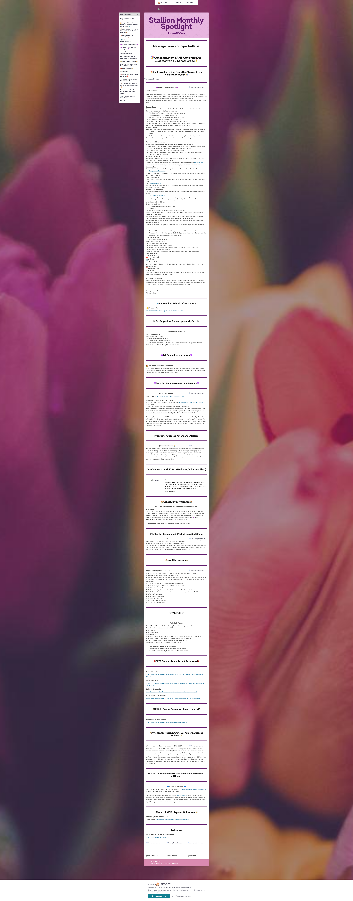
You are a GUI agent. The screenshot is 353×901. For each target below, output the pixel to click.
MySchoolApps (198, 163)
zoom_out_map (207, 79)
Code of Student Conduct (157, 196)
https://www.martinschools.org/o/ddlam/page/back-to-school (165, 311)
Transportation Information (157, 171)
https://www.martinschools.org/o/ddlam (191, 402)
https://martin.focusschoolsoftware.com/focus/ (170, 396)
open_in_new (201, 539)
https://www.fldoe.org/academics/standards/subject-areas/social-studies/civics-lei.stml (173, 699)
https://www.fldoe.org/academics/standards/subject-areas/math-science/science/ (171, 692)
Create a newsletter (159, 896)
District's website (182, 795)
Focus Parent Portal (155, 183)
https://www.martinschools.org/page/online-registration (172, 819)
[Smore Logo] (162, 2)
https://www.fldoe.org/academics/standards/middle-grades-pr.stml (166, 722)
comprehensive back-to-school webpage (193, 789)
